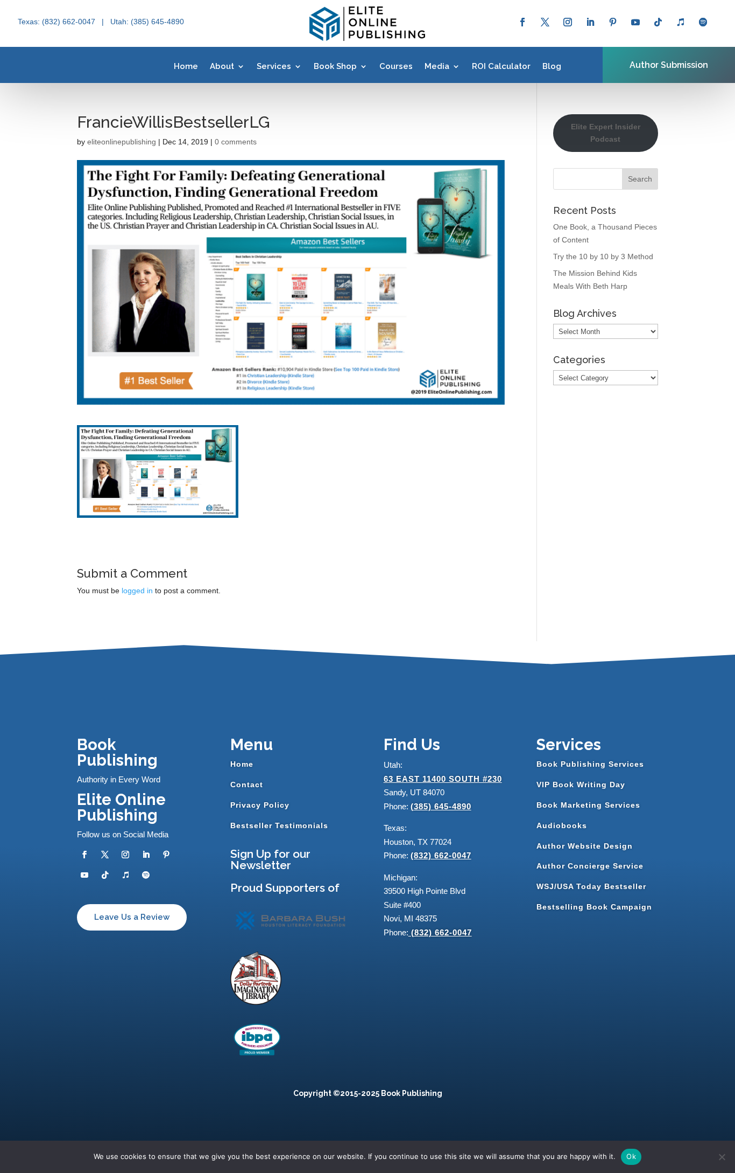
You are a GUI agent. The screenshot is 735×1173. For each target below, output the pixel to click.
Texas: (30, 21)
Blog (551, 66)
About (222, 66)
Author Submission (669, 65)
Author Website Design (584, 846)
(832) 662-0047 (441, 855)
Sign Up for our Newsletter (270, 859)
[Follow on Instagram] (567, 22)
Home (186, 66)
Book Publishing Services (590, 764)
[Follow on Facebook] (522, 22)
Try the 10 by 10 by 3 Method (603, 256)
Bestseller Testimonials (279, 825)
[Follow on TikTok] (658, 22)
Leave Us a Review (131, 917)
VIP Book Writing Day (580, 784)
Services (274, 66)
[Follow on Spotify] (703, 22)
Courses (396, 66)
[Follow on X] (545, 22)
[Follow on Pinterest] (612, 22)
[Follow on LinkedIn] (590, 22)
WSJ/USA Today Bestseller (591, 886)
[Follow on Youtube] (635, 22)
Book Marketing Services (588, 805)
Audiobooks (561, 825)
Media (437, 66)
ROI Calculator (501, 66)
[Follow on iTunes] (680, 22)
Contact (246, 784)
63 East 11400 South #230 (443, 778)
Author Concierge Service (590, 866)
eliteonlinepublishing (121, 141)
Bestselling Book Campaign (594, 907)
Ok (631, 1156)
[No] (721, 1156)
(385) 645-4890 (441, 806)
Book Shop (335, 66)
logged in (137, 590)
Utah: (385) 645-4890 (147, 21)
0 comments (236, 141)
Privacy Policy (259, 805)
